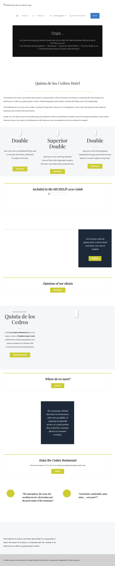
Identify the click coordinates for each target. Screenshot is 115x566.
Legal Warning (33, 560)
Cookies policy (53, 560)
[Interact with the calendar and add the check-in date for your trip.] (17, 16)
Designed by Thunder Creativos (69, 560)
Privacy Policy (43, 560)
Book (95, 16)
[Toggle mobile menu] (111, 10)
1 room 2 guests (58, 16)
